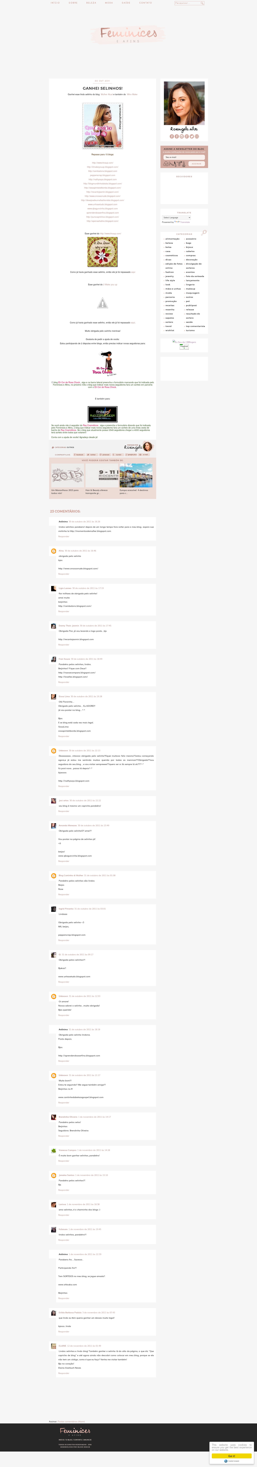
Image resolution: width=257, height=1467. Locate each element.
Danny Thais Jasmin (69, 625)
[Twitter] (92, 456)
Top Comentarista (195, 326)
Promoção (171, 301)
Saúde (126, 3)
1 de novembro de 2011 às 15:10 (91, 1175)
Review (169, 314)
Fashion (170, 272)
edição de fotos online (174, 266)
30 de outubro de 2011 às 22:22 (85, 800)
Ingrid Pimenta (66, 908)
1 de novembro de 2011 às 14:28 (93, 1150)
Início (55, 3)
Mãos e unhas (173, 289)
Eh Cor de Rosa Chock (105, 387)
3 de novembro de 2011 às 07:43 (98, 1312)
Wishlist (170, 330)
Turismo (190, 330)
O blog (69, 1440)
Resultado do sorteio (193, 316)
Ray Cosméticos (90, 425)
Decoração (192, 259)
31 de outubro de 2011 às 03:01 (90, 908)
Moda (109, 3)
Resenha (170, 309)
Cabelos (190, 251)
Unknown (63, 750)
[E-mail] (197, 137)
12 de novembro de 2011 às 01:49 (84, 1345)
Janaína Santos (66, 1175)
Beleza (91, 3)
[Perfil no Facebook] (172, 137)
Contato (145, 3)
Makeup (190, 289)
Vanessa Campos (67, 1150)
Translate (185, 221)
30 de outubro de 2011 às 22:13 (84, 750)
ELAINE (62, 1345)
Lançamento (192, 280)
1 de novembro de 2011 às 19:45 (85, 1229)
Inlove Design (83, 1447)
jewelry (170, 276)
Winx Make (132, 94)
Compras (191, 255)
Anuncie (87, 1440)
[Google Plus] (187, 137)
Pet (188, 301)
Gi (60, 954)
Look (168, 284)
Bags (188, 243)
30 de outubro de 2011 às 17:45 (95, 625)
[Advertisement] (128, 70)
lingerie (190, 284)
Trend (169, 326)
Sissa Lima (64, 696)
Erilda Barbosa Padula (70, 1312)
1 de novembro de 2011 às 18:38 (83, 1204)
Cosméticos (172, 255)
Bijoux (189, 247)
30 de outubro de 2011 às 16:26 (84, 521)
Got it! (231, 1456)
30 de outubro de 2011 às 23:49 (93, 825)
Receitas (170, 305)
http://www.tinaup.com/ (110, 233)
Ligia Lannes (65, 588)
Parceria (170, 297)
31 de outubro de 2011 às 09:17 (77, 954)
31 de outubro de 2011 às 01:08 (99, 875)
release (190, 309)
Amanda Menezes (68, 825)
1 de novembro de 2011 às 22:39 (85, 1254)
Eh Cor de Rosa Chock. (69, 382)
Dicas (168, 259)
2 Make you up (110, 284)
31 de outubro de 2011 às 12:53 (84, 996)
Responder (63, 536)
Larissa (62, 1204)
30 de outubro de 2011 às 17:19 (88, 588)
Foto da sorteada (195, 276)
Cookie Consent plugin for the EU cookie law (231, 1461)
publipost (191, 305)
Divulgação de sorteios (194, 266)
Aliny (61, 550)
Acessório (191, 239)
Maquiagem (193, 293)
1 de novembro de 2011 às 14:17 (94, 1116)
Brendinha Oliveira (68, 1116)
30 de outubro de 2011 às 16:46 (80, 550)
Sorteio (169, 322)
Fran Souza (64, 658)
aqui (133, 271)
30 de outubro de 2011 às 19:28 (86, 696)
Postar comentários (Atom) (71, 1421)
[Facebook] (79, 456)
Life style (170, 280)
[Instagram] (182, 137)
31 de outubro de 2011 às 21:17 (84, 1075)
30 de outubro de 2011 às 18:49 (86, 658)
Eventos (190, 272)
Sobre (73, 3)
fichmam (63, 1229)
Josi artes (64, 800)
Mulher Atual (107, 94)
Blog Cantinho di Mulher (71, 875)
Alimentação (173, 239)
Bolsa (168, 247)
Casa (168, 251)
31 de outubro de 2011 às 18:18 (84, 1029)
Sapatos (170, 318)
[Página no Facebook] (177, 137)
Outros (70, 447)
